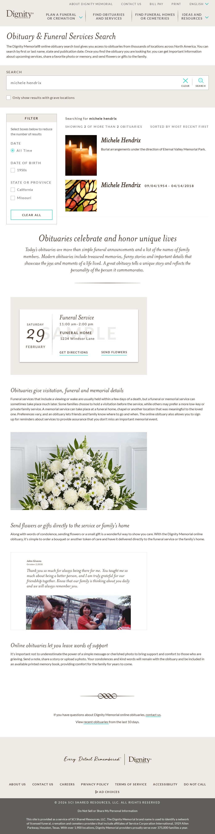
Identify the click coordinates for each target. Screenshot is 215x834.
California (25, 189)
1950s (22, 170)
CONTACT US (131, 4)
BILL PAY (156, 4)
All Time (24, 150)
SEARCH (14, 72)
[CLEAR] (185, 81)
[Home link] (20, 14)
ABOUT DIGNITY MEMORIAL (91, 4)
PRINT (176, 4)
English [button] (197, 4)
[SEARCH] (200, 80)
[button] (64, 16)
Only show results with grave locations (44, 98)
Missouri (24, 198)
